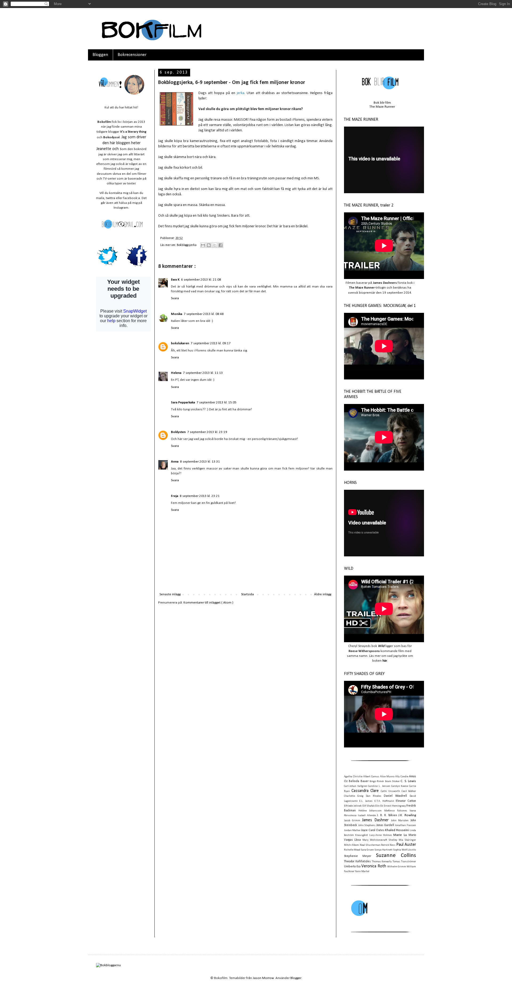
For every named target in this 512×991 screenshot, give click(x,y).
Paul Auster (406, 845)
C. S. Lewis (408, 781)
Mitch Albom (351, 845)
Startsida (247, 594)
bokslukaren (180, 343)
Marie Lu (400, 835)
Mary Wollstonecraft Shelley (379, 840)
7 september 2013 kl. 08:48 (204, 314)
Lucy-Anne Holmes (380, 835)
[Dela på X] (214, 245)
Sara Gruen (367, 849)
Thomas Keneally (382, 861)
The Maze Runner (382, 106)
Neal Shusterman (370, 845)
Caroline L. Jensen (379, 786)
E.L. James (366, 801)
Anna (174, 461)
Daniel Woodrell (395, 796)
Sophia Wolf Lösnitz (404, 849)
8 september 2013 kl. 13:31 (200, 461)
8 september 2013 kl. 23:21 (200, 496)
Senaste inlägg (170, 594)
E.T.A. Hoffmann (384, 801)
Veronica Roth (373, 866)
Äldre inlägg (322, 594)
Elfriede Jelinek (353, 805)
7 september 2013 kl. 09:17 (211, 343)
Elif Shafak (368, 805)
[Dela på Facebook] (220, 245)
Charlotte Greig (353, 796)
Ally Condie (401, 776)
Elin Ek (379, 805)
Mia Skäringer (407, 840)
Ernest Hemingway (395, 805)
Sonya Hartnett (383, 849)
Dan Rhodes (373, 796)
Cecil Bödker (409, 791)
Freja (174, 496)
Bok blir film (382, 102)
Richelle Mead (352, 849)
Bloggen (100, 54)
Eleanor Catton (406, 801)
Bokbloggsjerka (187, 245)
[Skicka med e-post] (203, 245)
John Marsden (400, 820)
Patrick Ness (388, 845)
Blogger (295, 978)
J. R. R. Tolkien (387, 815)
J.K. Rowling (407, 815)
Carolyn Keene (399, 786)
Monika (176, 314)
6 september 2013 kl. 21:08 (201, 279)
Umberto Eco (352, 866)
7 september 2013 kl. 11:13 (203, 373)
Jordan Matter (352, 830)
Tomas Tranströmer (404, 861)
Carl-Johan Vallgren (355, 786)
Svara (175, 298)
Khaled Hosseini (397, 830)
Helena (176, 373)
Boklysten (178, 432)
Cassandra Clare (365, 791)
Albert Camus (371, 776)
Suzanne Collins (396, 855)
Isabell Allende (367, 815)
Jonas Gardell (385, 825)
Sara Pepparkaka (183, 402)
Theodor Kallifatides (357, 861)
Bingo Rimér (377, 781)
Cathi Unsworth (390, 791)
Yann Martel (362, 871)
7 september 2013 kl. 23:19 (207, 432)
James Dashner (375, 820)
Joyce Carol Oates (372, 830)
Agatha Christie (353, 776)
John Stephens (367, 825)
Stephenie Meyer (357, 856)
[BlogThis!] (208, 245)
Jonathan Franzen (405, 825)
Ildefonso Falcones (395, 810)
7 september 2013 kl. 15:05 (217, 402)
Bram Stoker (392, 781)
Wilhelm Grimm (396, 866)
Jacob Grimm (352, 820)
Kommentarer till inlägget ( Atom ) (208, 602)
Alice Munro (387, 776)
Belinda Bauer (358, 781)
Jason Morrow (263, 978)
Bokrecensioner (132, 54)
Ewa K (175, 279)
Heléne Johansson (370, 810)
